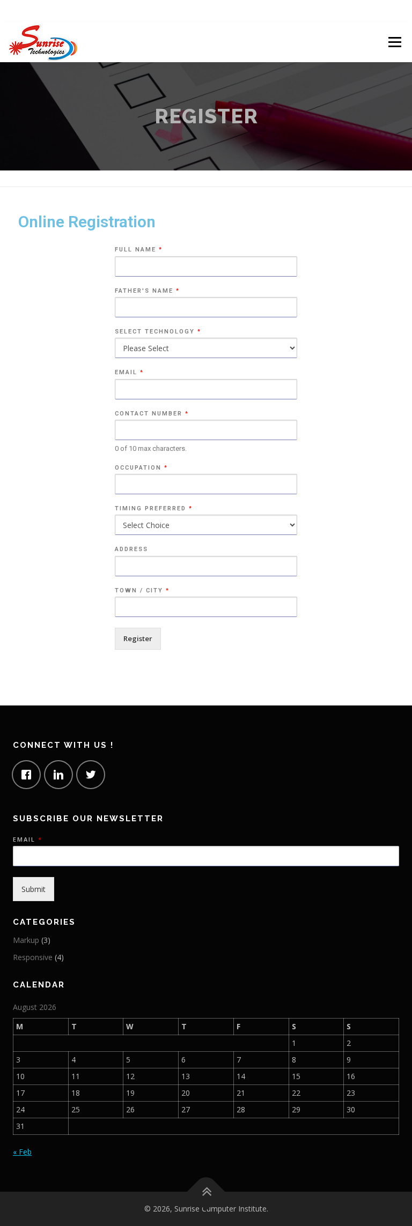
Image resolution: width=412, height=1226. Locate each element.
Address (131, 549)
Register (137, 638)
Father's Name (147, 290)
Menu (394, 42)
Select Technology (157, 331)
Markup (26, 940)
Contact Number (151, 413)
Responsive (33, 957)
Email (129, 372)
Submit (33, 889)
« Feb (22, 1152)
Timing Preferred (153, 508)
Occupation (141, 467)
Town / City (141, 590)
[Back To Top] (206, 1192)
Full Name (138, 249)
